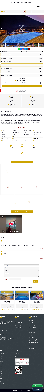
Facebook (17, 353)
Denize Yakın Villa (32, 324)
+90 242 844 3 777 (30, 2)
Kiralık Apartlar (31, 330)
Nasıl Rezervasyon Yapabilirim (20, 324)
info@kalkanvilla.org (3, 337)
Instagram (17, 356)
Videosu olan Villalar (33, 344)
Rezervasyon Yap (22, 86)
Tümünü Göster (22, 127)
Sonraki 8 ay (26, 161)
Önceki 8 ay (17, 161)
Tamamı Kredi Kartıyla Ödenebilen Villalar (35, 346)
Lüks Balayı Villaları (32, 335)
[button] (42, 15)
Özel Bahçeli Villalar (32, 334)
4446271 (12, 2)
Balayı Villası (31, 320)
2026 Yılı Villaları (32, 332)
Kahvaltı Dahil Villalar (32, 348)
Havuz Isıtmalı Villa (32, 327)
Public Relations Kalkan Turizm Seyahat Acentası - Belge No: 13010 (19, 1)
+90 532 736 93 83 (17, 2)
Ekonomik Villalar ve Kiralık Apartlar (35, 329)
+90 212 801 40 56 (3, 334)
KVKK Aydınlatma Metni (19, 327)
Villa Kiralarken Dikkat (18, 325)
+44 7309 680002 (3, 335)
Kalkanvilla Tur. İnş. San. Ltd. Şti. (19, 390)
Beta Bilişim (29, 390)
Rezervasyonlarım (18, 329)
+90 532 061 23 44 (24, 2)
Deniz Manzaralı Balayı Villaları (34, 339)
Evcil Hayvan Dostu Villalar (33, 342)
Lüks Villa (31, 322)
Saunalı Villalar (31, 337)
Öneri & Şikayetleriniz (18, 322)
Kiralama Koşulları (18, 320)
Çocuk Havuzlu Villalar (33, 340)
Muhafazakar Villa (32, 325)
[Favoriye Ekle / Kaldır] (24, 12)
